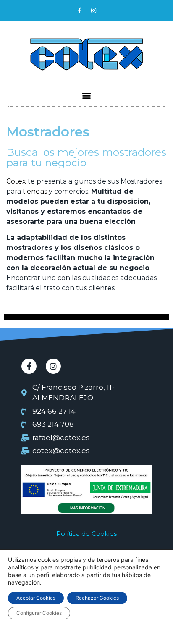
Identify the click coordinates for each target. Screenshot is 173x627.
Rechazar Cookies (97, 598)
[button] (87, 95)
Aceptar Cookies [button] (35, 598)
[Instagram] (94, 10)
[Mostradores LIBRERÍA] (86, 315)
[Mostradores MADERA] (86, 314)
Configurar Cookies (39, 613)
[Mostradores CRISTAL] (86, 319)
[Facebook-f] (80, 10)
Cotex (16, 181)
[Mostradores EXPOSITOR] (86, 316)
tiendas (35, 191)
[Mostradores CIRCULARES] (86, 317)
